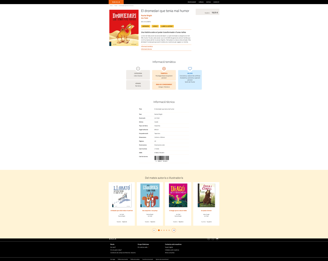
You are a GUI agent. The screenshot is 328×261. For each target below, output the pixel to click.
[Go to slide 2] (161, 230)
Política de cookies (135, 259)
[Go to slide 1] (159, 230)
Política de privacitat (123, 259)
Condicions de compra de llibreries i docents (123, 253)
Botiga (208, 2)
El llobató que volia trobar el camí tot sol (122, 211)
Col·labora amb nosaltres (172, 250)
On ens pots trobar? (116, 250)
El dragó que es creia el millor (178, 211)
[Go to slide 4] (166, 230)
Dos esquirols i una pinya (149, 211)
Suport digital (169, 247)
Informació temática (147, 46)
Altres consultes (169, 253)
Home (111, 5)
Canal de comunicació (147, 259)
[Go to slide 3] (164, 230)
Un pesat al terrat (206, 211)
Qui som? (113, 247)
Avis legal (112, 259)
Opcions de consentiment (162, 259)
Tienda (115, 5)
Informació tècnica (146, 49)
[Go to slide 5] (169, 230)
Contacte (216, 2)
